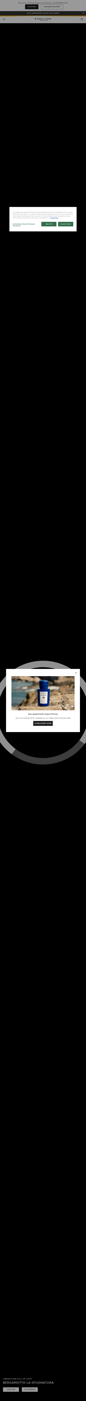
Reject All (49, 224)
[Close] (76, 673)
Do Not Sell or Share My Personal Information (24, 225)
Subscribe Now (43, 723)
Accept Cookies (66, 224)
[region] (43, 219)
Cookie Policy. (54, 218)
